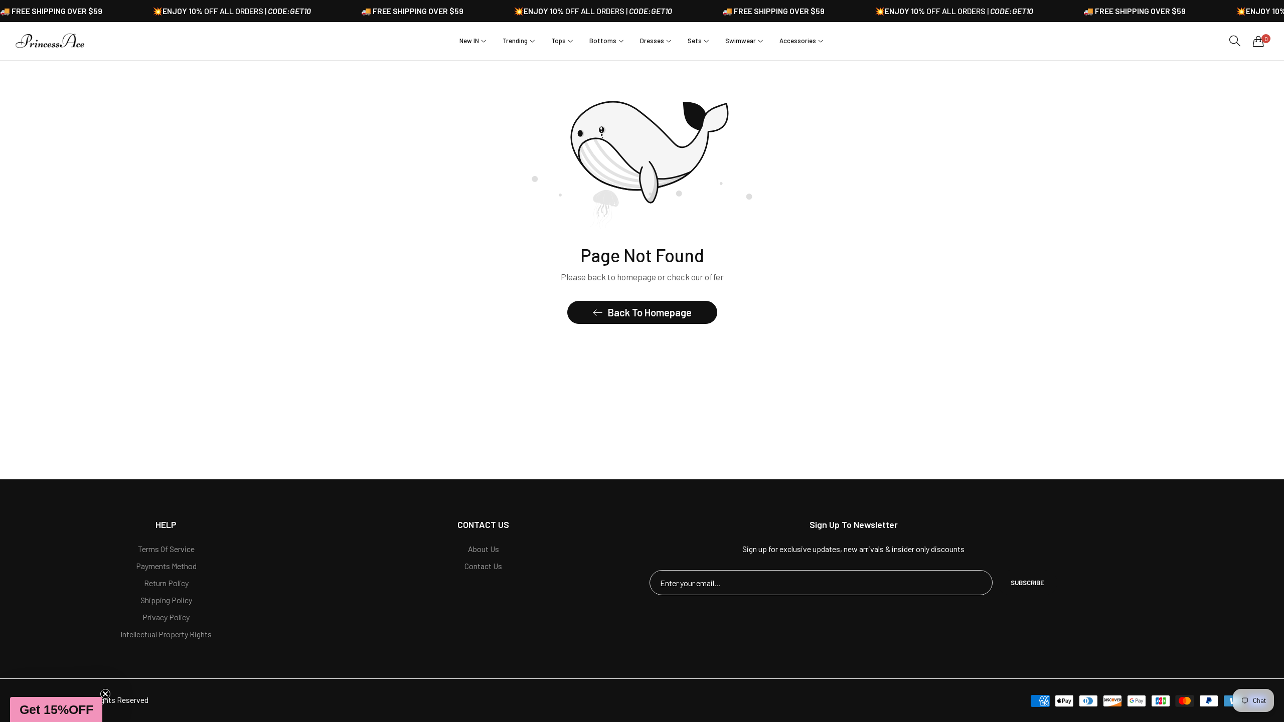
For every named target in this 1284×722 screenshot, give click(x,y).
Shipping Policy (166, 600)
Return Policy (166, 583)
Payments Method (166, 566)
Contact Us (483, 566)
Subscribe (1027, 583)
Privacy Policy (166, 617)
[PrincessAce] (50, 41)
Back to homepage (650, 312)
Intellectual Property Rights (166, 634)
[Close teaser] (105, 694)
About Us (483, 549)
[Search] (1234, 41)
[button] (56, 709)
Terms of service (166, 549)
